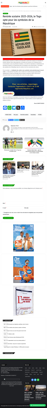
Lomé (35, 374)
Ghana (31, 374)
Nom (4, 203)
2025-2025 (8, 114)
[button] (38, 405)
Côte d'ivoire (27, 372)
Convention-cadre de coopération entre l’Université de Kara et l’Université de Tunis (9, 176)
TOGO (40, 114)
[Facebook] (11, 132)
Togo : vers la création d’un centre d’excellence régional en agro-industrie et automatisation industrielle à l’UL (38, 172)
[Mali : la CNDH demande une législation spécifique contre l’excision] (29, 388)
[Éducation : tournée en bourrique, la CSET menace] (23, 165)
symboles (33, 114)
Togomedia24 (27, 376)
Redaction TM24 (8, 26)
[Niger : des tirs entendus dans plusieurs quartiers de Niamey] (41, 388)
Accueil (5, 10)
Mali (38, 374)
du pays (16, 114)
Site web (26, 208)
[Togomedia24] (23, 2)
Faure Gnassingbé (34, 372)
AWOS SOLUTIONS (25, 405)
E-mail (4, 208)
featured (41, 372)
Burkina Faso (27, 370)
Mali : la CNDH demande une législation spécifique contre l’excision (29, 396)
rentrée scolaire (24, 114)
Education (9, 10)
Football (26, 374)
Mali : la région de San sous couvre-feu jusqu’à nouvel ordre (23, 6)
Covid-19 (33, 370)
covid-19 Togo (38, 370)
